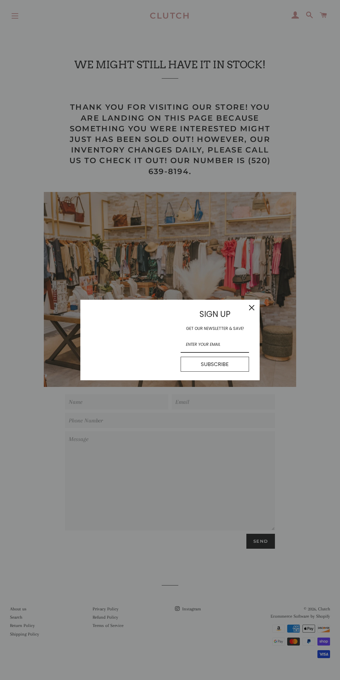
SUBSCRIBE (215, 364)
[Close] (252, 308)
